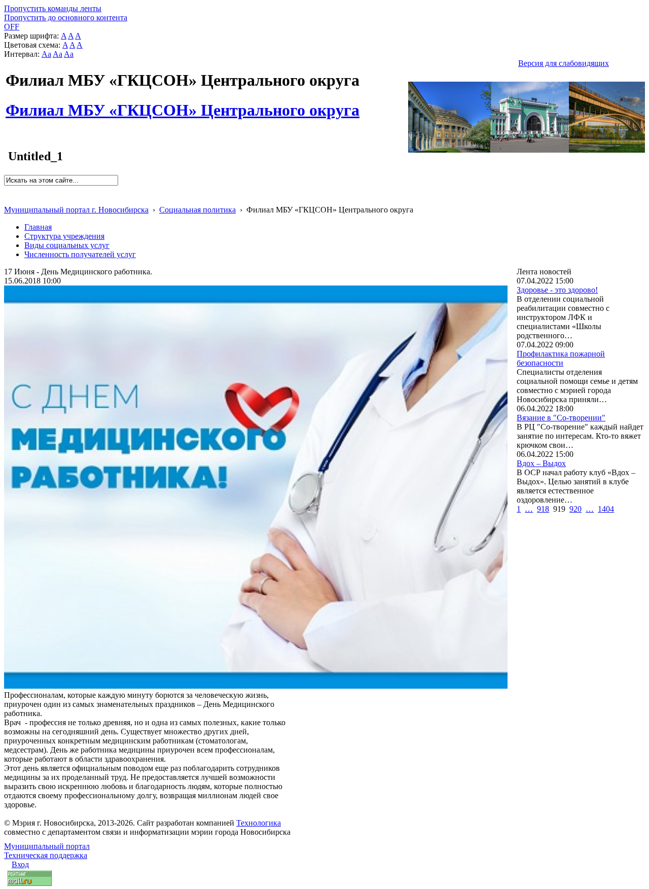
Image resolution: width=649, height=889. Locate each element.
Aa (46, 54)
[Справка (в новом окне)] (8, 199)
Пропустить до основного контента (65, 17)
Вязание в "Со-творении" (561, 417)
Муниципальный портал (47, 846)
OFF (11, 26)
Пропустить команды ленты (52, 8)
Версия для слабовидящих (563, 63)
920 (575, 509)
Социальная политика (197, 209)
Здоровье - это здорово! (557, 290)
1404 (606, 509)
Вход (20, 864)
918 (543, 509)
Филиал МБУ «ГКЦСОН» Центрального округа (182, 104)
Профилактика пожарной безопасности (561, 358)
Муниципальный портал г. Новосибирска (76, 209)
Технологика (258, 823)
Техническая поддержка (45, 855)
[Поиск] (7, 190)
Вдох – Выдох (541, 463)
